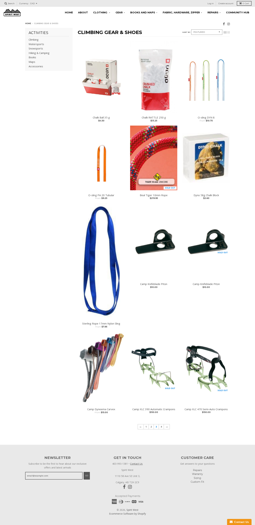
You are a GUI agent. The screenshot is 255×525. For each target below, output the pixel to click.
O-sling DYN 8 (206, 117)
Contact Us (136, 463)
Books (32, 57)
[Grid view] (225, 32)
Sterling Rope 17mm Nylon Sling (101, 323)
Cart (246, 3)
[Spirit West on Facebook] (224, 23)
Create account (225, 3)
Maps (32, 61)
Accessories (36, 66)
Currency (23, 3)
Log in (210, 3)
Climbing (34, 39)
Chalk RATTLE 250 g (154, 117)
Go (86, 475)
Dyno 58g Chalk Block (206, 195)
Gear (119, 12)
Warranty (197, 474)
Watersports (36, 44)
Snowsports (36, 48)
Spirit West (132, 509)
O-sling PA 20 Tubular (101, 195)
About (83, 12)
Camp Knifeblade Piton (153, 284)
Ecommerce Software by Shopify (127, 513)
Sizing (197, 478)
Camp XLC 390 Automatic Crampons (153, 409)
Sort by (186, 32)
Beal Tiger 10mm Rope (154, 195)
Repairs (212, 12)
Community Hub (237, 12)
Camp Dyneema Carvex (101, 409)
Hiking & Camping (39, 53)
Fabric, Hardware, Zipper (181, 12)
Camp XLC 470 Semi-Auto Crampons (206, 409)
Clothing (100, 12)
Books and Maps (142, 12)
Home (69, 12)
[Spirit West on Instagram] (228, 23)
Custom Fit (197, 481)
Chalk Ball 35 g (101, 117)
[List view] (228, 32)
